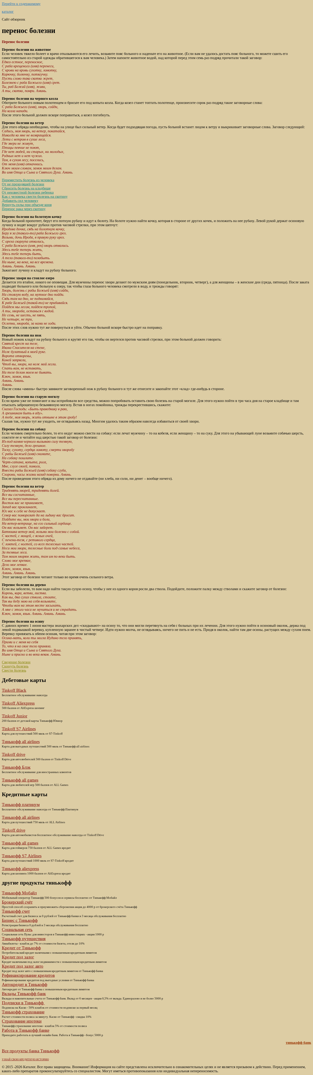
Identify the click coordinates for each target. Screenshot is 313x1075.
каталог (8, 12)
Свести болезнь (14, 670)
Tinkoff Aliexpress (18, 703)
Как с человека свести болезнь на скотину (35, 196)
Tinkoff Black (14, 690)
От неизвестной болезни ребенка (28, 192)
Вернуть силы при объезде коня (27, 205)
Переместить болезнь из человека (28, 180)
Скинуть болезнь (15, 666)
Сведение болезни (16, 662)
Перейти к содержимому (21, 4)
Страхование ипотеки (21, 1021)
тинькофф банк (298, 1043)
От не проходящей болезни (23, 184)
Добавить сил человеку (20, 201)
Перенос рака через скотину (24, 209)
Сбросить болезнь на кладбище (26, 188)
